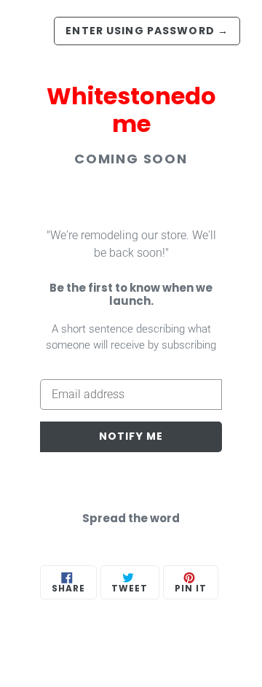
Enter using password (147, 30)
